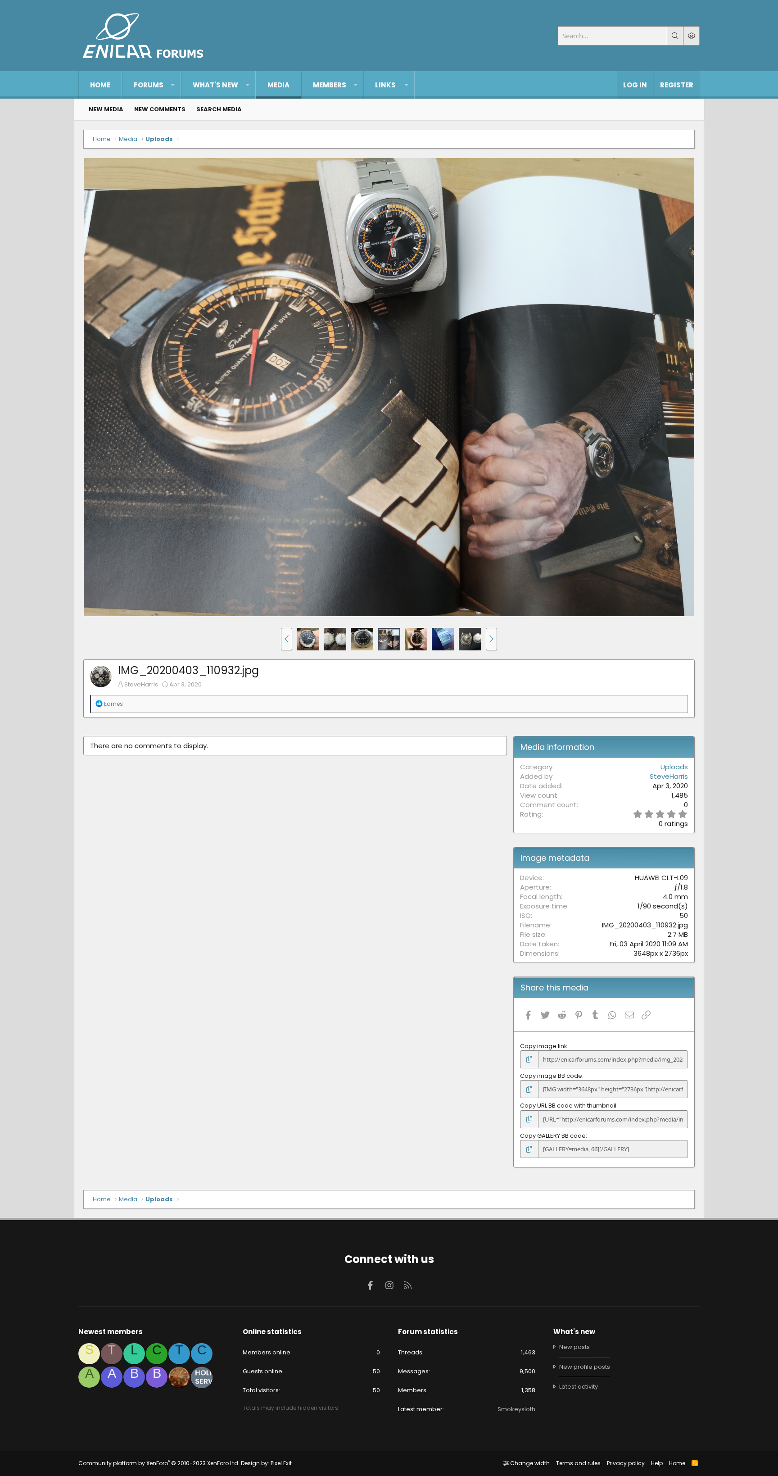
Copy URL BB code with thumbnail (568, 1105)
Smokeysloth (516, 1409)
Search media (219, 109)
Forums (148, 85)
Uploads (674, 767)
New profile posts (584, 1366)
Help (657, 1463)
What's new (215, 85)
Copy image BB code (551, 1076)
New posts (574, 1347)
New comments (159, 109)
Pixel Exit (281, 1463)
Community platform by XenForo (159, 1463)
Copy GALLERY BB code (553, 1135)
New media (106, 109)
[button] (173, 85)
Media (278, 85)
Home (100, 85)
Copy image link (543, 1046)
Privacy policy (626, 1463)
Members (329, 85)
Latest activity (578, 1386)
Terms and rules (578, 1463)
